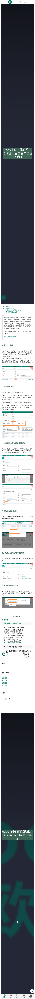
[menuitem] (4, 996)
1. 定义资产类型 (9, 306)
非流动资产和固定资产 (10, 337)
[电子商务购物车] (21, 2)
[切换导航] (25, 2)
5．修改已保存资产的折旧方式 (13, 310)
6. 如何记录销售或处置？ (11, 312)
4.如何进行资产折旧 (10, 308)
